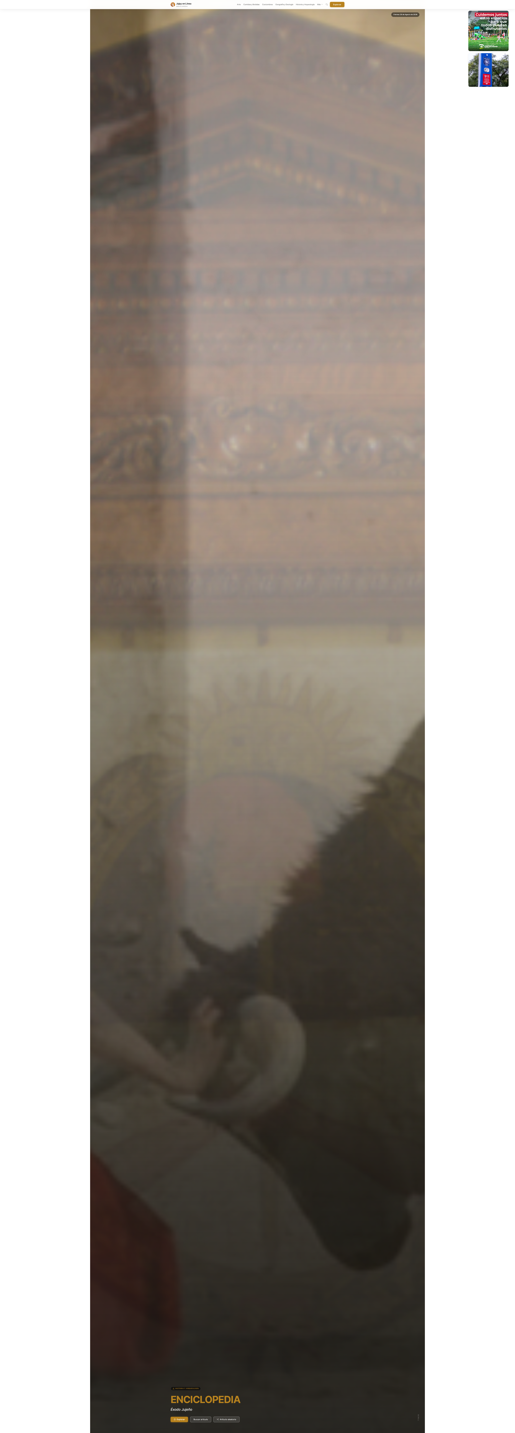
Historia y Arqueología (305, 4)
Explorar (337, 4)
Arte (239, 4)
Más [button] (319, 4)
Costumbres (267, 4)
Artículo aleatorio (228, 1419)
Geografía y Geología (284, 4)
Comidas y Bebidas (251, 4)
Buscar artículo (201, 1419)
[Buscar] (327, 4)
